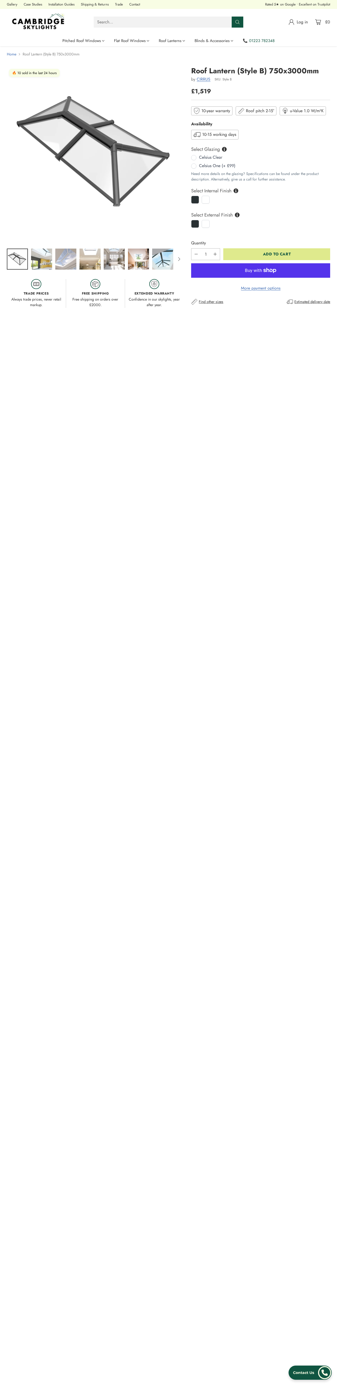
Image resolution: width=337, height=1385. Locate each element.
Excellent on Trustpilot (314, 4)
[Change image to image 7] (162, 259)
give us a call (241, 179)
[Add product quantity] (215, 254)
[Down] (179, 259)
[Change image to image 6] (138, 259)
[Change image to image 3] (65, 259)
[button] (310, 1373)
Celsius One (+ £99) (217, 166)
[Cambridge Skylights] (40, 22)
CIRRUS (203, 79)
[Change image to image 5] (114, 259)
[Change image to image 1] (17, 259)
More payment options (260, 288)
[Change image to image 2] (41, 259)
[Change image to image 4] (90, 259)
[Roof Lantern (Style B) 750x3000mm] (95, 155)
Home (11, 54)
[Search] (237, 22)
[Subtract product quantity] (196, 254)
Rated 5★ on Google (280, 4)
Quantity (198, 243)
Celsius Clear (210, 157)
